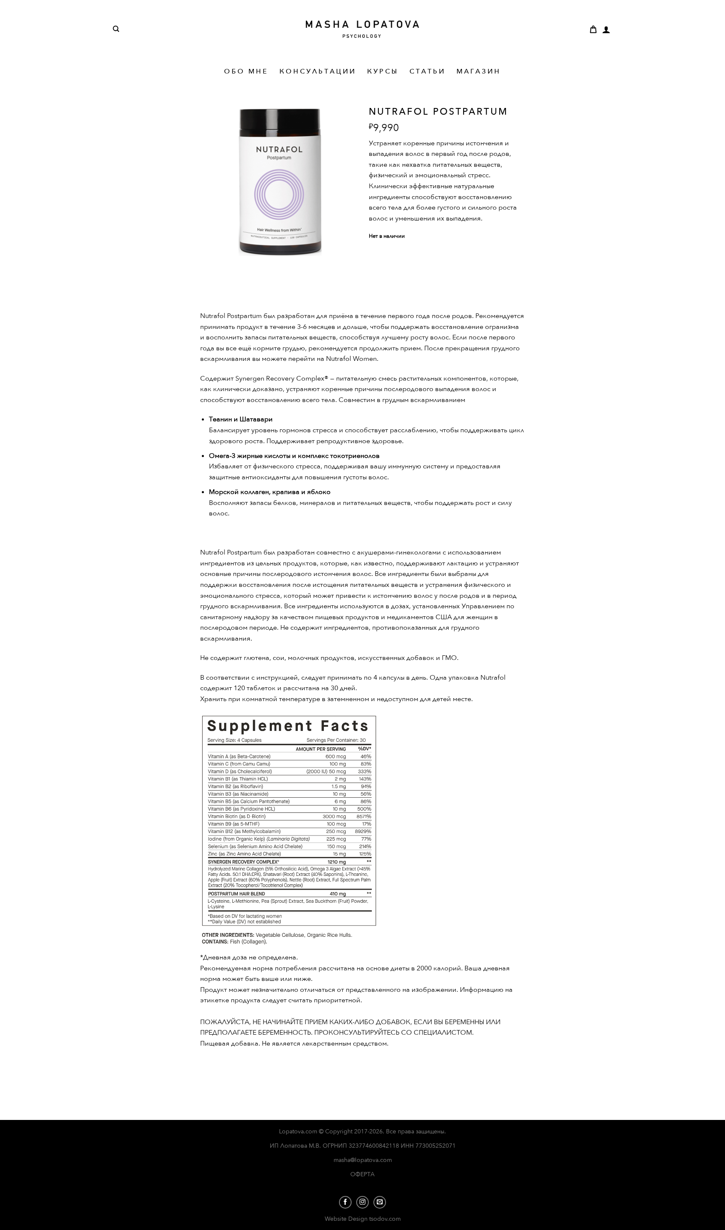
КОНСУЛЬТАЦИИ (317, 71)
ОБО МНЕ (246, 71)
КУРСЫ (383, 71)
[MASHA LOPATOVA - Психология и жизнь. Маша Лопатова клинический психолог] (362, 29)
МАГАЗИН (478, 71)
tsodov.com (385, 1219)
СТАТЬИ (427, 71)
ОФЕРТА (362, 1174)
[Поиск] (116, 29)
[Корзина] (593, 29)
